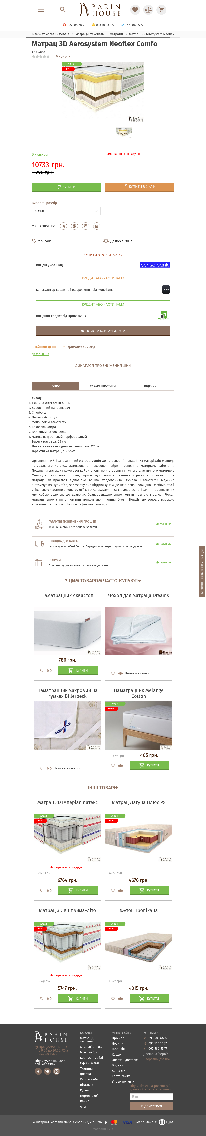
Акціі (83, 1106)
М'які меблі (88, 1052)
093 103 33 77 (157, 1043)
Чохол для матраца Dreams (138, 595)
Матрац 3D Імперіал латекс (67, 802)
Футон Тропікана (139, 910)
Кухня (84, 1090)
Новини (118, 1043)
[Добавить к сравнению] (47, 670)
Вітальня (86, 1085)
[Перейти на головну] (103, 9)
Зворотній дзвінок (156, 1059)
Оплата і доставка (125, 1060)
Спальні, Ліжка (91, 1047)
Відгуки (117, 1065)
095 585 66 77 (157, 1038)
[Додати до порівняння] (47, 890)
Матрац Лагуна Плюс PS (139, 802)
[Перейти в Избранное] (135, 10)
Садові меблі (90, 1079)
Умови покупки (123, 1081)
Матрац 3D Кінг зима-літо (67, 910)
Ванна (84, 1101)
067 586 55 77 (157, 1048)
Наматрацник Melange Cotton (139, 693)
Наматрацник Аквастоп (67, 595)
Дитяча (85, 1074)
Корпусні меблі (91, 1058)
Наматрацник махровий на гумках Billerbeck (67, 693)
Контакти (118, 1071)
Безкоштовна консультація (202, 571)
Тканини (86, 1068)
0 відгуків (63, 56)
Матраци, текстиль (87, 1040)
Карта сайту (121, 1076)
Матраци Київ (103, 1129)
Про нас (118, 1038)
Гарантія (118, 1049)
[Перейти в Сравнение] (148, 10)
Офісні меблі (90, 1063)
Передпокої (89, 1096)
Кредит (117, 1054)
